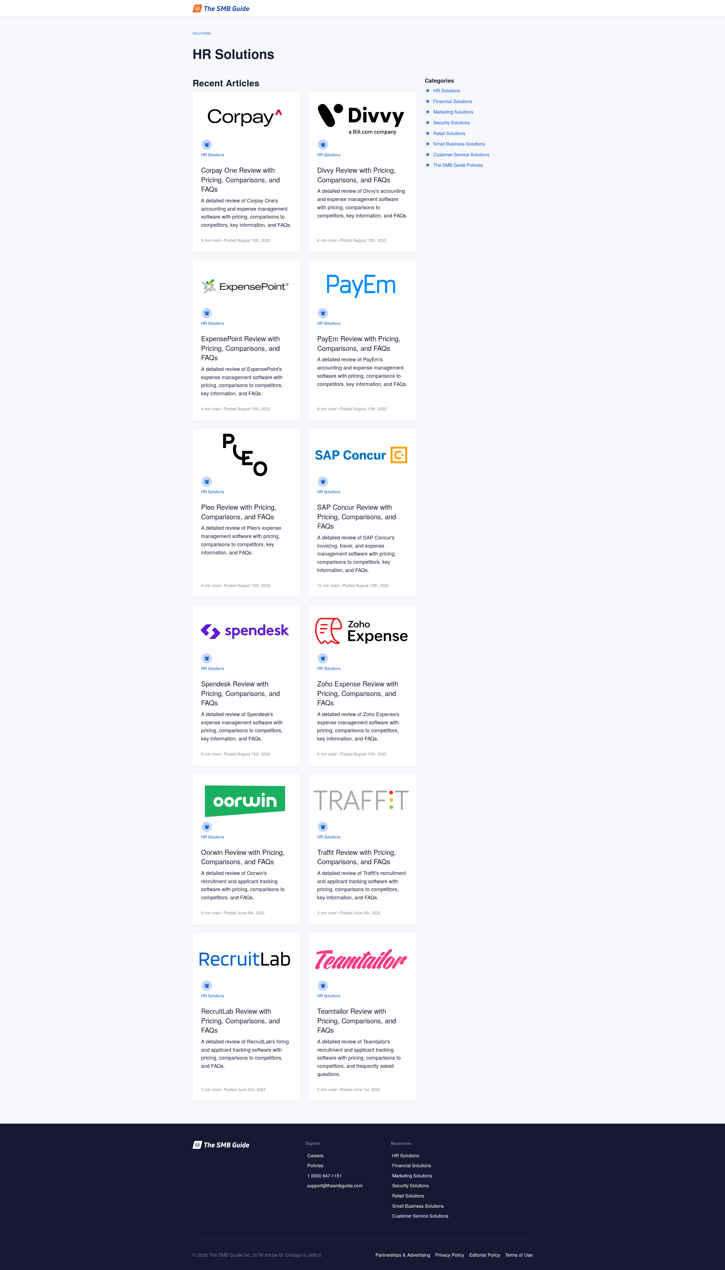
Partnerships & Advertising (403, 1254)
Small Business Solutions (459, 143)
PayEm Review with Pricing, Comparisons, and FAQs (358, 343)
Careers (315, 1155)
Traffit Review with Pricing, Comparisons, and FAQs (356, 856)
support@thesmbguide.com (334, 1185)
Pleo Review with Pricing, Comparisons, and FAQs (238, 511)
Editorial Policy (484, 1254)
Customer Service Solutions (461, 154)
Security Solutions (451, 122)
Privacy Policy (449, 1254)
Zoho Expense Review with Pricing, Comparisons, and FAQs (357, 692)
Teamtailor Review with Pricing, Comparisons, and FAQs (356, 1020)
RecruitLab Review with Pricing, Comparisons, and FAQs (240, 1020)
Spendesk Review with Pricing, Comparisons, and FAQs (240, 692)
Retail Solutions (449, 133)
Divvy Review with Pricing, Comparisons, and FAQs (356, 174)
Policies (315, 1165)
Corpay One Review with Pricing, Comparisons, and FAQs (240, 179)
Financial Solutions (452, 101)
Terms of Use (518, 1254)
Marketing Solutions (453, 111)
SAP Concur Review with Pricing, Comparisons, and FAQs (356, 516)
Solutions (202, 33)
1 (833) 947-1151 (324, 1175)
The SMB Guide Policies (458, 165)
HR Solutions (212, 154)
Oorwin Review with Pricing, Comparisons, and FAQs (243, 856)
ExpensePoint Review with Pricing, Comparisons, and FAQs (240, 347)
